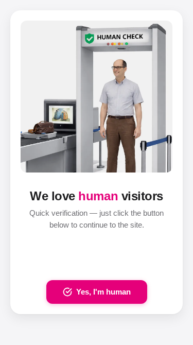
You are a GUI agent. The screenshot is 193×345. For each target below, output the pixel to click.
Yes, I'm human (103, 291)
